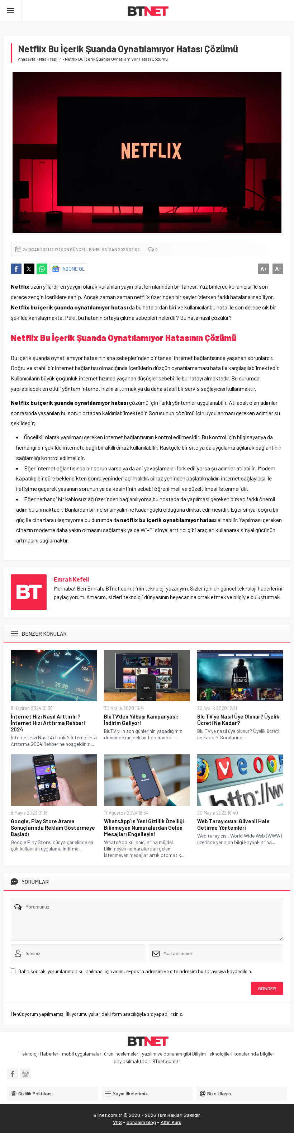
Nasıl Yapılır (50, 58)
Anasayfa (26, 58)
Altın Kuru (171, 1122)
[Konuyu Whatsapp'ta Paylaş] (42, 269)
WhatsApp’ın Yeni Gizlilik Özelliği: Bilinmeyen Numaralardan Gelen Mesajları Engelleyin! (145, 827)
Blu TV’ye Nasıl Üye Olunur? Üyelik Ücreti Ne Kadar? (238, 719)
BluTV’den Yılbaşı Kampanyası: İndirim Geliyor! (141, 719)
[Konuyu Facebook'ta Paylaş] (16, 269)
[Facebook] (12, 1073)
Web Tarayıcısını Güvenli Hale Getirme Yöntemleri (233, 824)
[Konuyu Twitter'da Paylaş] (29, 269)
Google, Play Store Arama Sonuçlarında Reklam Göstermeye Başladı (53, 827)
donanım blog (141, 1122)
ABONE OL (73, 269)
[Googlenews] (25, 1073)
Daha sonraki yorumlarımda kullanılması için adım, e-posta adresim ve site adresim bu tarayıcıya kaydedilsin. (135, 971)
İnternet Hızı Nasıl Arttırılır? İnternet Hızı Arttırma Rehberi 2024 (48, 723)
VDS (117, 1122)
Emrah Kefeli (71, 579)
